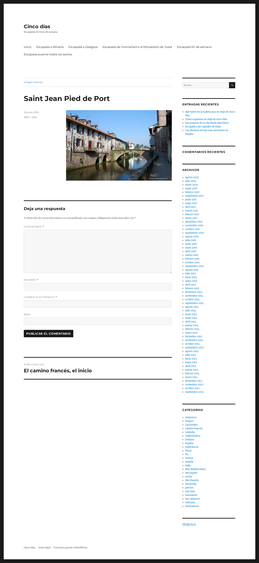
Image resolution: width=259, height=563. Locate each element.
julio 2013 (190, 354)
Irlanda (189, 461)
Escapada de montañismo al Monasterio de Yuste (137, 47)
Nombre (31, 279)
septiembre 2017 (194, 195)
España (189, 443)
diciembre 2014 (193, 292)
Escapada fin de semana (194, 47)
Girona (189, 458)
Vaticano (190, 502)
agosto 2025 (192, 177)
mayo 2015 (191, 280)
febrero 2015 (192, 288)
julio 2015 (190, 273)
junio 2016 (191, 243)
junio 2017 (191, 199)
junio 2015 (191, 277)
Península (190, 483)
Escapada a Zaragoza (83, 47)
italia (188, 465)
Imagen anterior (33, 82)
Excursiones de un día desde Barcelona (207, 122)
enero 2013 (191, 377)
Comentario (34, 226)
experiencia (191, 446)
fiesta (188, 450)
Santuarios (191, 495)
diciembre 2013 (193, 336)
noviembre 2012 (194, 384)
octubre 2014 (192, 299)
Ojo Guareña (192, 480)
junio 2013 (191, 358)
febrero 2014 (192, 329)
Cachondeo (191, 424)
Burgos (189, 421)
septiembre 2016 (194, 232)
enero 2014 (191, 332)
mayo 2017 (191, 203)
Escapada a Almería (50, 47)
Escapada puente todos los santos (48, 54)
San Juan (190, 491)
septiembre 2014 (194, 303)
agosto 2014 (192, 306)
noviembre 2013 (194, 340)
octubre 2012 (192, 388)
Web (27, 314)
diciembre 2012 (193, 380)
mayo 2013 (191, 362)
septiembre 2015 (194, 266)
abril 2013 (190, 366)
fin (187, 454)
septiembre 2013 (194, 347)
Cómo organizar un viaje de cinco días (206, 119)
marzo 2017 (191, 210)
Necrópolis (191, 472)
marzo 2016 (191, 255)
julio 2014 (190, 310)
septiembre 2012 (194, 391)
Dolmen (189, 439)
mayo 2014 (191, 317)
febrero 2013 (192, 373)
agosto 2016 (192, 236)
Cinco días (37, 26)
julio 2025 (190, 181)
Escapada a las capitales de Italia (203, 126)
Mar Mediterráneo (195, 469)
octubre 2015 (192, 262)
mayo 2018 (191, 188)
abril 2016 (190, 251)
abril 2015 (190, 284)
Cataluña (190, 432)
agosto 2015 (192, 269)
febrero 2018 (192, 192)
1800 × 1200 (30, 117)
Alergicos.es (189, 524)
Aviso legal (44, 547)
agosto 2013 (191, 351)
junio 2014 (191, 314)
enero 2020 (191, 184)
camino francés (194, 428)
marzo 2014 (191, 325)
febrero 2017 (192, 214)
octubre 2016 (192, 229)
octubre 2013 (192, 343)
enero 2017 (191, 218)
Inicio (27, 47)
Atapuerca (190, 417)
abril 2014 (190, 321)
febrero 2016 (192, 258)
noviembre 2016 (194, 225)
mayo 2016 (191, 247)
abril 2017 (190, 206)
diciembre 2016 (193, 221)
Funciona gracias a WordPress (70, 547)
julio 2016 (190, 240)
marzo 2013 (191, 369)
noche (188, 476)
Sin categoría (192, 498)
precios (189, 487)
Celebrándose (192, 435)
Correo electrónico (40, 297)
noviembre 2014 (194, 295)
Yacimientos (192, 506)
